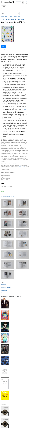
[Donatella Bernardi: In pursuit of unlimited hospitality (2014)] (5, 372)
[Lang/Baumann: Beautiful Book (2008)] (5, 384)
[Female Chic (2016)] (5, 360)
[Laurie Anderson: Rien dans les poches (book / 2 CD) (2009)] (5, 423)
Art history (4, 284)
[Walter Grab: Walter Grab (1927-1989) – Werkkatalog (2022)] (5, 326)
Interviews (4, 290)
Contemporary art (6, 287)
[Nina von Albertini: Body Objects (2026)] (5, 303)
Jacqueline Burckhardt (13, 19)
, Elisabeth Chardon (7, 196)
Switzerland (4, 293)
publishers (4, 16)
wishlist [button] (4, 50)
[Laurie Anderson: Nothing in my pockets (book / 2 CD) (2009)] (5, 411)
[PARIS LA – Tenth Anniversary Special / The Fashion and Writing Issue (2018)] (5, 349)
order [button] (3, 46)
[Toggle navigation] (3, 7)
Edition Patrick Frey (15, 16)
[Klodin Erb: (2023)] (5, 315)
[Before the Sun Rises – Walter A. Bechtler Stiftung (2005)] (5, 395)
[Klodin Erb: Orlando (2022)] (5, 338)
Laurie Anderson (22, 166)
